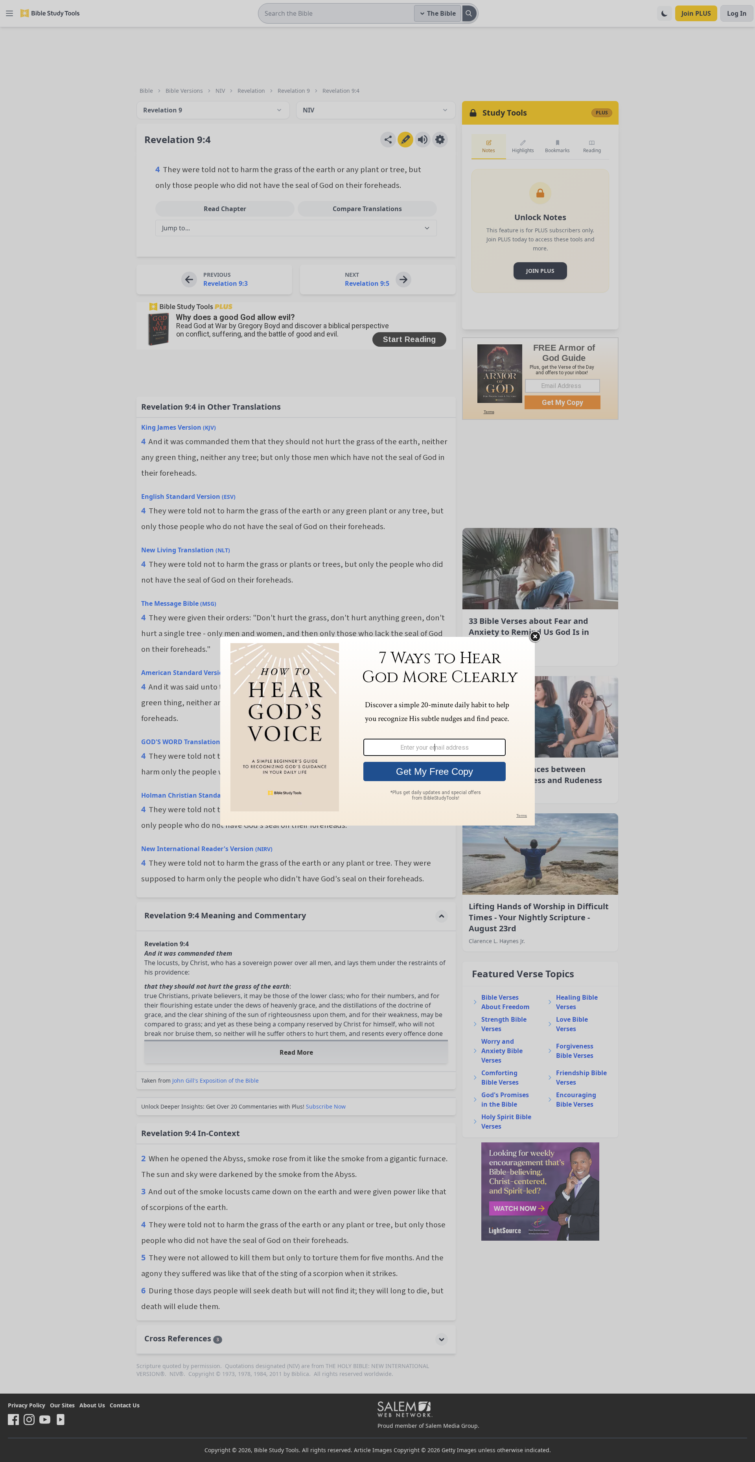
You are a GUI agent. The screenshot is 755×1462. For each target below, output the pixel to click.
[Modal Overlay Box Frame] (377, 731)
